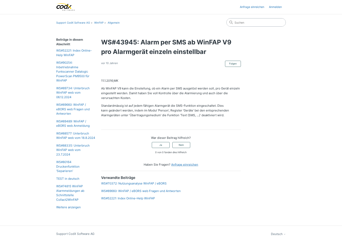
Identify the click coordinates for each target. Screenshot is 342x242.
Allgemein (114, 22)
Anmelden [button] (275, 7)
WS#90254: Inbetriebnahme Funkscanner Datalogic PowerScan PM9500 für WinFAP (72, 71)
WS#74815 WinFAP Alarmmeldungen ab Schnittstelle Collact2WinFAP (70, 193)
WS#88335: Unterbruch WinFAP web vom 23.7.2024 (73, 150)
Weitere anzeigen (68, 207)
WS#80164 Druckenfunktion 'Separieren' (68, 166)
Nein (181, 144)
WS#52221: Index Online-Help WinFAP (74, 53)
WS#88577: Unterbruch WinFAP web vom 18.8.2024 (75, 136)
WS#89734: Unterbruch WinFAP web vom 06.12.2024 (73, 92)
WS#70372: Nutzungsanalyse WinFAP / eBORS (134, 183)
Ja (160, 144)
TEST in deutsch (67, 179)
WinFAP (99, 22)
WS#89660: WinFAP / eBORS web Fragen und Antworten (73, 109)
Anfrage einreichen (252, 7)
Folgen (233, 63)
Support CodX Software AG (73, 22)
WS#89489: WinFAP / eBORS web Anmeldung (73, 123)
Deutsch (277, 234)
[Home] (65, 7)
